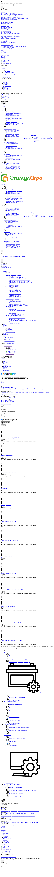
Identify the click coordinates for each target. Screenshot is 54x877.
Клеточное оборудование (15, 301)
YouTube (5, 84)
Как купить (9, 329)
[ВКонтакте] (1, 374)
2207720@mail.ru (6, 77)
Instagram (5, 82)
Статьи (2, 817)
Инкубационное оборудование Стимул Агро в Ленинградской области (18, 816)
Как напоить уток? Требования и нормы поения (12, 819)
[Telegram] (15, 374)
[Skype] (13, 374)
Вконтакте (5, 81)
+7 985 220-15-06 (5, 59)
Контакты (3, 831)
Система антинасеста (38, 392)
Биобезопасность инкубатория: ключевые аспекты (13, 825)
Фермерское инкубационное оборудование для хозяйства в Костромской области (20, 811)
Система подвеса (17, 392)
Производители (4, 828)
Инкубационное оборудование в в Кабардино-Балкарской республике (17, 813)
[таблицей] (3, 405)
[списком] (2, 405)
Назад (9, 272)
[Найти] (2, 7)
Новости (3, 808)
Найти (2, 861)
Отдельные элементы (12, 394)
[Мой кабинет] (1, 252)
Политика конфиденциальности (8, 857)
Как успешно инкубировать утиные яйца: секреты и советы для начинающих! (19, 822)
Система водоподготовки (27, 392)
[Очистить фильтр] (2, 423)
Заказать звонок (10, 354)
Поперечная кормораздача (7, 392)
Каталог (8, 273)
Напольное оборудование (15, 289)
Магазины (3, 830)
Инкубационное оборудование (16, 277)
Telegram (5, 83)
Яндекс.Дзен (6, 89)
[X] (7, 374)
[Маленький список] (1, 406)
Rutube (5, 87)
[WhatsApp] (11, 374)
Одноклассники (7, 86)
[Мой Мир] (5, 374)
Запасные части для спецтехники (17, 318)
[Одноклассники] (3, 374)
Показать (3, 425)
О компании (3, 826)
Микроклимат (12, 309)
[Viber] (9, 374)
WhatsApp (5, 88)
